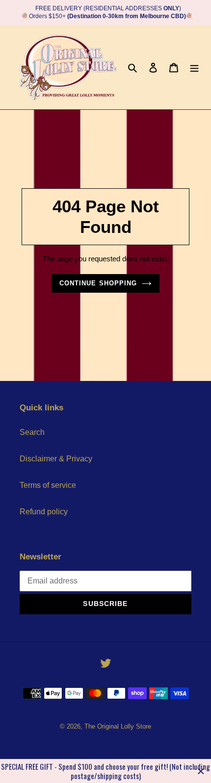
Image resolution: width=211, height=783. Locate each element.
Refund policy (44, 511)
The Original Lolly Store (117, 726)
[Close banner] (201, 771)
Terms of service (48, 485)
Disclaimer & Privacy (56, 459)
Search (32, 432)
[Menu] (194, 67)
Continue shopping (98, 283)
